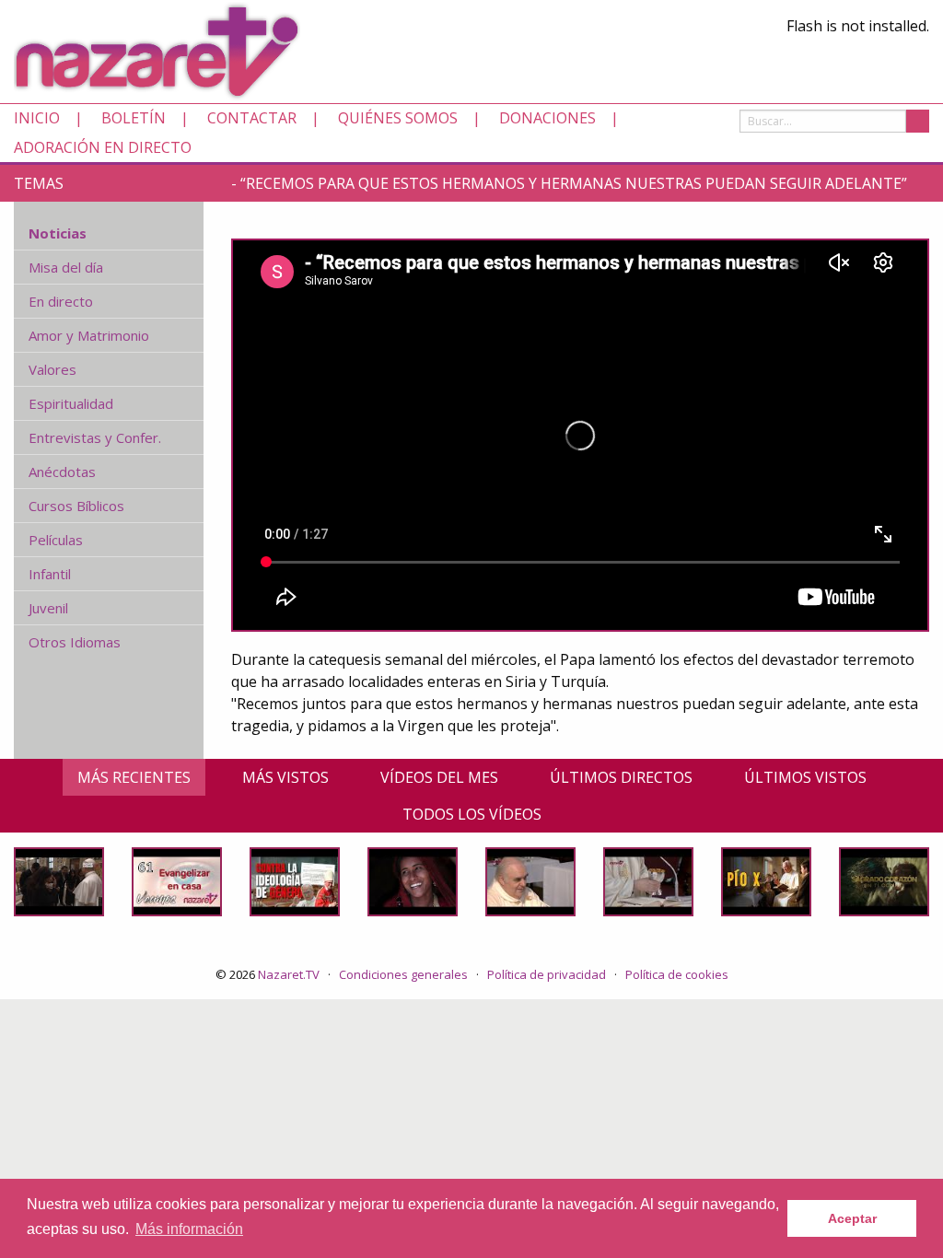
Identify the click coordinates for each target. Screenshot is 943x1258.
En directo (61, 301)
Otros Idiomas (75, 642)
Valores (52, 369)
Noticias (58, 233)
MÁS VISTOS (285, 777)
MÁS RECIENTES (134, 777)
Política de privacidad (546, 974)
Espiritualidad (71, 403)
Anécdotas (62, 471)
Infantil (50, 574)
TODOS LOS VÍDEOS (471, 814)
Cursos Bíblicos (76, 505)
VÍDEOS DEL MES (439, 777)
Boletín (133, 118)
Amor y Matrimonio (89, 335)
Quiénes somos (398, 118)
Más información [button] (189, 1229)
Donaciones (547, 118)
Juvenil (48, 608)
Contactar (252, 118)
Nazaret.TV (289, 974)
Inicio (37, 118)
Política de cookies (676, 974)
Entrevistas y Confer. (95, 437)
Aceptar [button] (852, 1218)
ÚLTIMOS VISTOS (805, 777)
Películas (56, 539)
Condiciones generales (403, 974)
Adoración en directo (103, 147)
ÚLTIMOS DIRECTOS (621, 777)
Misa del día (66, 267)
